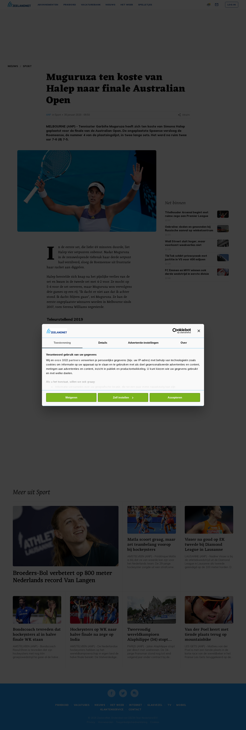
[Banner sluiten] (199, 331)
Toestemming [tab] (62, 342)
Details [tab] (102, 342)
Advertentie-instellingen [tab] (143, 342)
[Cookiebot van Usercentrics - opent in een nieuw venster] (175, 331)
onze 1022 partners (67, 360)
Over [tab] (184, 342)
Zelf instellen (121, 397)
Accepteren (175, 397)
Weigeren (71, 397)
